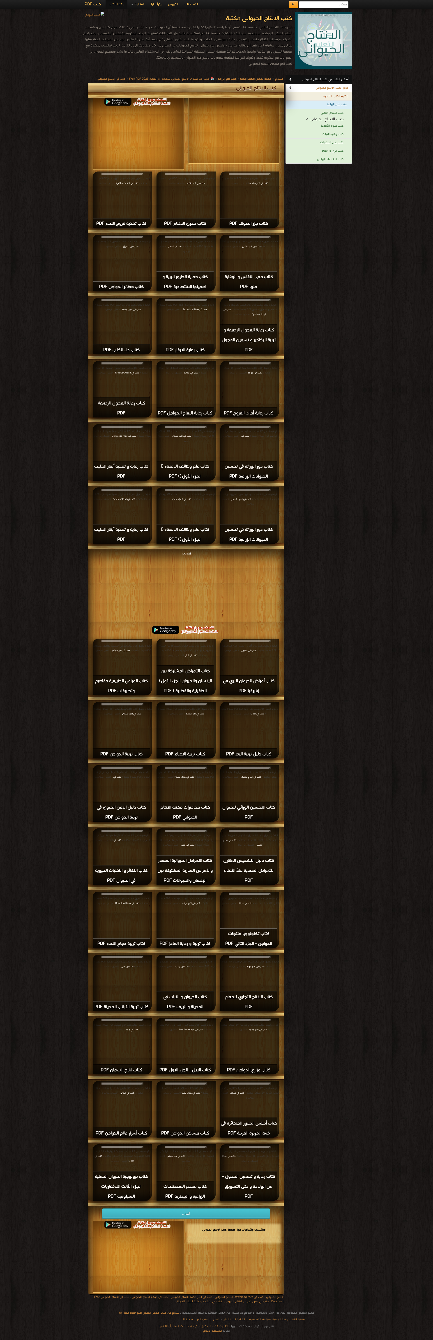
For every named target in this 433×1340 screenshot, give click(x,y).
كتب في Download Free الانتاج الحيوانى (239, 1297)
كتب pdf (202, 1319)
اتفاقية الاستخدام (234, 1319)
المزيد (186, 1213)
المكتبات (138, 4)
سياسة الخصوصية (260, 1319)
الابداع (279, 78)
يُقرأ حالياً (156, 4)
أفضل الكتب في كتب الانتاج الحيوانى (325, 79)
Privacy (188, 1319)
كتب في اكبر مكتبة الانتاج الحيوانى (191, 1297)
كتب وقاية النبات (332, 134)
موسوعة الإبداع (212, 1330)
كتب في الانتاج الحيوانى (111, 78)
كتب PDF (93, 4)
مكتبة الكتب (116, 4)
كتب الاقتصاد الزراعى (330, 159)
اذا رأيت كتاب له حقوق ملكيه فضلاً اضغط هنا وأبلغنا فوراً (193, 1326)
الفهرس (173, 4)
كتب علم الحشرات (331, 142)
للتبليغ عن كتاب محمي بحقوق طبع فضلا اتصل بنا (149, 1312)
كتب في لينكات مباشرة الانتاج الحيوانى (198, 1301)
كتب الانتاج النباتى (332, 113)
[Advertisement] (138, 137)
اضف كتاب (191, 4)
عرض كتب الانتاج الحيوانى (332, 88)
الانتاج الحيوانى (275, 1297)
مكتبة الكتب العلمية (335, 96)
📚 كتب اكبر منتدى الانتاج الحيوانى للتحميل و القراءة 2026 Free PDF (171, 78)
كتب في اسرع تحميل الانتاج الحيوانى (246, 1301)
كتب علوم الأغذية (332, 126)
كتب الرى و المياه (332, 151)
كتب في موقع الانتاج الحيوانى (150, 1297)
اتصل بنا (214, 1319)
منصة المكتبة (280, 1319)
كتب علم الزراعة (337, 104)
